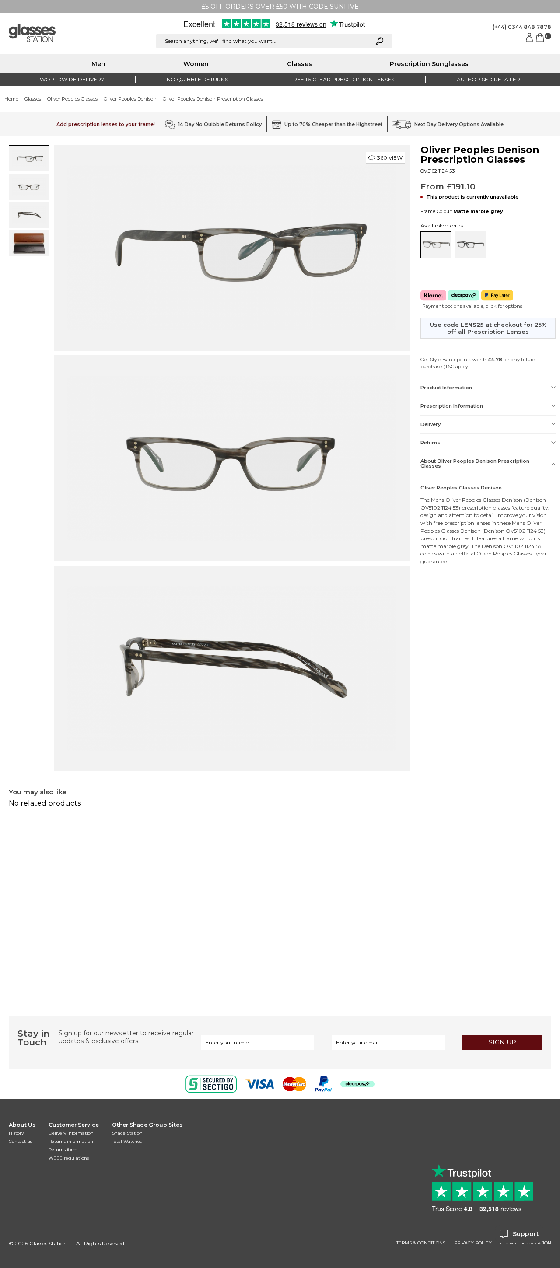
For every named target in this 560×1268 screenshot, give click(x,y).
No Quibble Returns (197, 79)
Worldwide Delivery (72, 79)
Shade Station (127, 1133)
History (16, 1133)
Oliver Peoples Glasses (72, 99)
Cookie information (525, 1243)
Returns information (71, 1141)
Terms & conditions (420, 1243)
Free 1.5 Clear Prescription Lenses (342, 79)
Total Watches (127, 1141)
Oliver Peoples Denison (130, 99)
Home (11, 99)
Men (98, 64)
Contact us (20, 1141)
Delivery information (71, 1133)
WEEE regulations (69, 1158)
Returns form (63, 1150)
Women (196, 64)
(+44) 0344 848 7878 (522, 27)
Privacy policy (473, 1243)
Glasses (299, 64)
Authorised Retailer (488, 79)
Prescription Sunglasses (429, 64)
